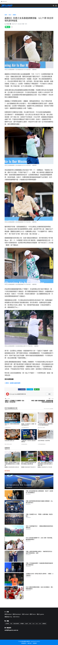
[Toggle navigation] (56, 6)
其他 (30, 623)
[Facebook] (53, 2)
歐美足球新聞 (16, 623)
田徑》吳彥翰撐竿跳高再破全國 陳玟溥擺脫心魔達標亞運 (29, 463)
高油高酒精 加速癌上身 (9, 440)
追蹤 (49, 394)
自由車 (26, 623)
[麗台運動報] (7, 5)
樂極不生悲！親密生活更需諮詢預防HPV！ (12, 424)
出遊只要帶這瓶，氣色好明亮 (44, 440)
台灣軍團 (7, 623)
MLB (33, 623)
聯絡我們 (35, 643)
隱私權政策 (23, 643)
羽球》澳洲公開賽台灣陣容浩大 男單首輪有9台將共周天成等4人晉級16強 (46, 464)
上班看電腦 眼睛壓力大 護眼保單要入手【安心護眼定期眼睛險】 (45, 424)
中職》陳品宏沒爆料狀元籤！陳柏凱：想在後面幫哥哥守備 (20, 485)
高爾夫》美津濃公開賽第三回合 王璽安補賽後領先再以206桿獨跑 (13, 464)
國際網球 (44, 623)
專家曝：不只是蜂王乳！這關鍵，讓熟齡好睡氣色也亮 (28, 424)
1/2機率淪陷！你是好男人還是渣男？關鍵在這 (28, 441)
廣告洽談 (29, 643)
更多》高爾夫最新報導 (13, 383)
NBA (40, 623)
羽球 (11, 623)
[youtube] (55, 2)
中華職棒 (22, 623)
